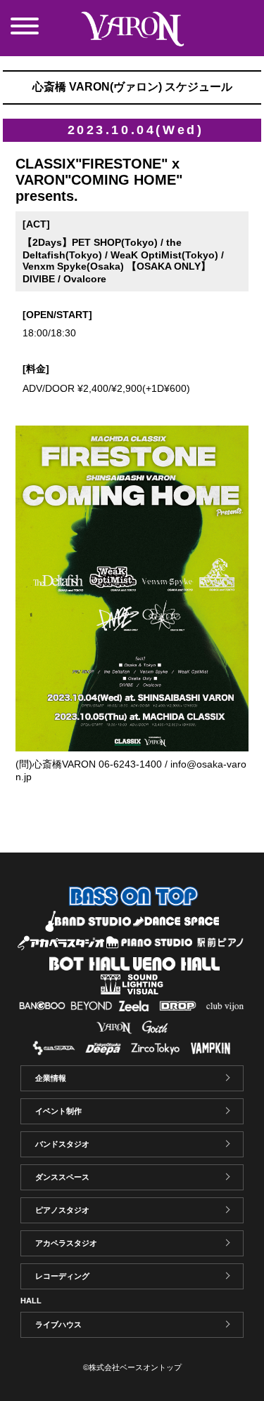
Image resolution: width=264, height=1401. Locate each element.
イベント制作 (58, 1111)
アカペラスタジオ (66, 1243)
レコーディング (62, 1276)
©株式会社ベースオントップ (132, 1367)
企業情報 (50, 1078)
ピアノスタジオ (62, 1210)
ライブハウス (58, 1324)
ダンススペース (62, 1177)
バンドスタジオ (62, 1144)
